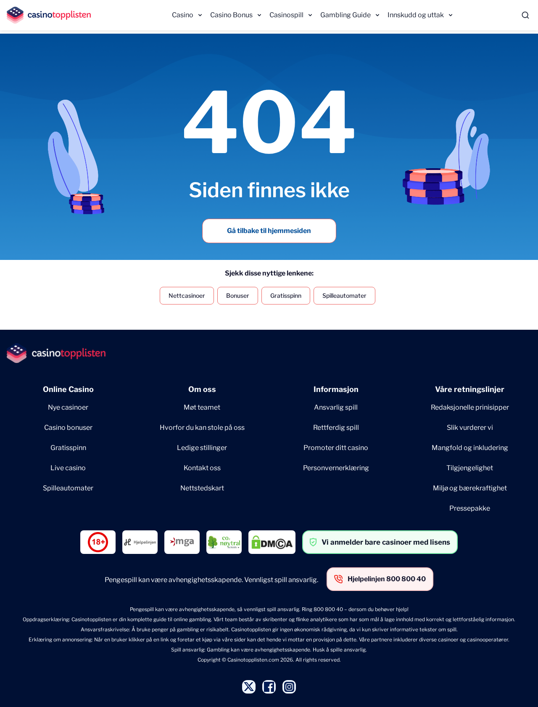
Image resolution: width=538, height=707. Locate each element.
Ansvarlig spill (336, 407)
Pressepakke (469, 508)
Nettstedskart (202, 488)
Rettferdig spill (336, 428)
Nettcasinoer (187, 295)
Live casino (68, 468)
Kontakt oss (202, 468)
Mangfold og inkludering (470, 448)
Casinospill (286, 15)
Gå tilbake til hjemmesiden (269, 231)
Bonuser (237, 295)
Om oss (202, 389)
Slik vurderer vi (470, 428)
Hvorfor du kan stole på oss (202, 428)
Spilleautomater (344, 295)
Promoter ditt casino (335, 448)
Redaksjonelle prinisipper (470, 407)
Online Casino (68, 389)
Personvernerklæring (336, 468)
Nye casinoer (68, 407)
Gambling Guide (345, 15)
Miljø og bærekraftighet (470, 488)
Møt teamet (202, 407)
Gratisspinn (285, 295)
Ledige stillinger (202, 448)
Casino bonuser (68, 428)
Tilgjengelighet (469, 468)
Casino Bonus (231, 15)
